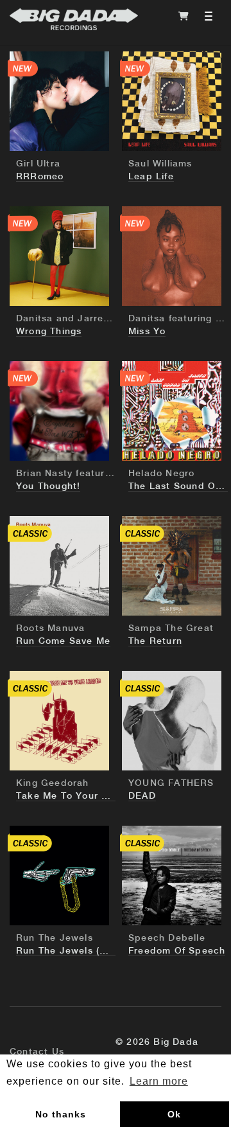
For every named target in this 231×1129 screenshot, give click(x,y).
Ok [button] (174, 1114)
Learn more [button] (159, 1081)
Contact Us (37, 1051)
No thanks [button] (60, 1114)
